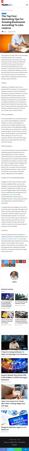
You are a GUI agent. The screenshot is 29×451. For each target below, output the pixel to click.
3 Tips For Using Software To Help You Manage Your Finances (14, 353)
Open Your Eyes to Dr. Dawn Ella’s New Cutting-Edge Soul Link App (13, 403)
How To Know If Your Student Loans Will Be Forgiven (7, 321)
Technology (10, 10)
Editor (5, 31)
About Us (6, 442)
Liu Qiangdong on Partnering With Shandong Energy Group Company (6, 304)
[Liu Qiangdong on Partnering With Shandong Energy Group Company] (7, 296)
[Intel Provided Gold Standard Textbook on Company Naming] (21, 314)
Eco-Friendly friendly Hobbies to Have (21, 302)
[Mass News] (6, 5)
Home (4, 10)
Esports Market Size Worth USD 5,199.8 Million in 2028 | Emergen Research (14, 377)
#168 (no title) (13, 442)
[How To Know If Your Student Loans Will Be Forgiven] (7, 314)
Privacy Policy (21, 442)
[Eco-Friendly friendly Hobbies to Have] (21, 296)
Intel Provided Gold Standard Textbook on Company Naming (21, 321)
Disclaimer (14, 444)
